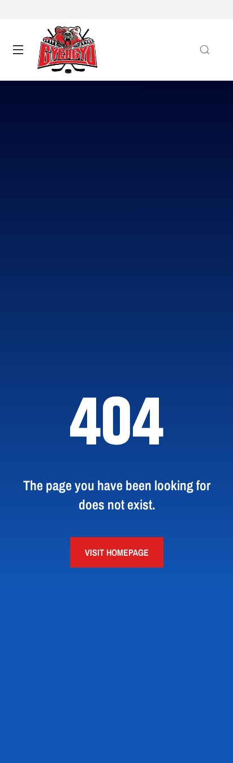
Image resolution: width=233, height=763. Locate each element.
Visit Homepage (117, 552)
